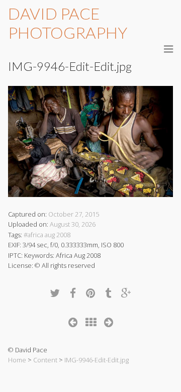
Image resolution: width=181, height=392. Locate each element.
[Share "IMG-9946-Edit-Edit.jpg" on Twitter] (55, 293)
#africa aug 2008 (47, 234)
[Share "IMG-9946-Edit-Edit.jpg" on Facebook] (73, 293)
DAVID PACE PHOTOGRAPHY (67, 23)
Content (45, 359)
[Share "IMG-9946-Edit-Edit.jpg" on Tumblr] (108, 293)
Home (17, 359)
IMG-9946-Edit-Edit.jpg (96, 359)
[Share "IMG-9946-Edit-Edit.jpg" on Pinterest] (90, 293)
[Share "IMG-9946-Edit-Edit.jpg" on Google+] (126, 293)
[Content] (90, 321)
